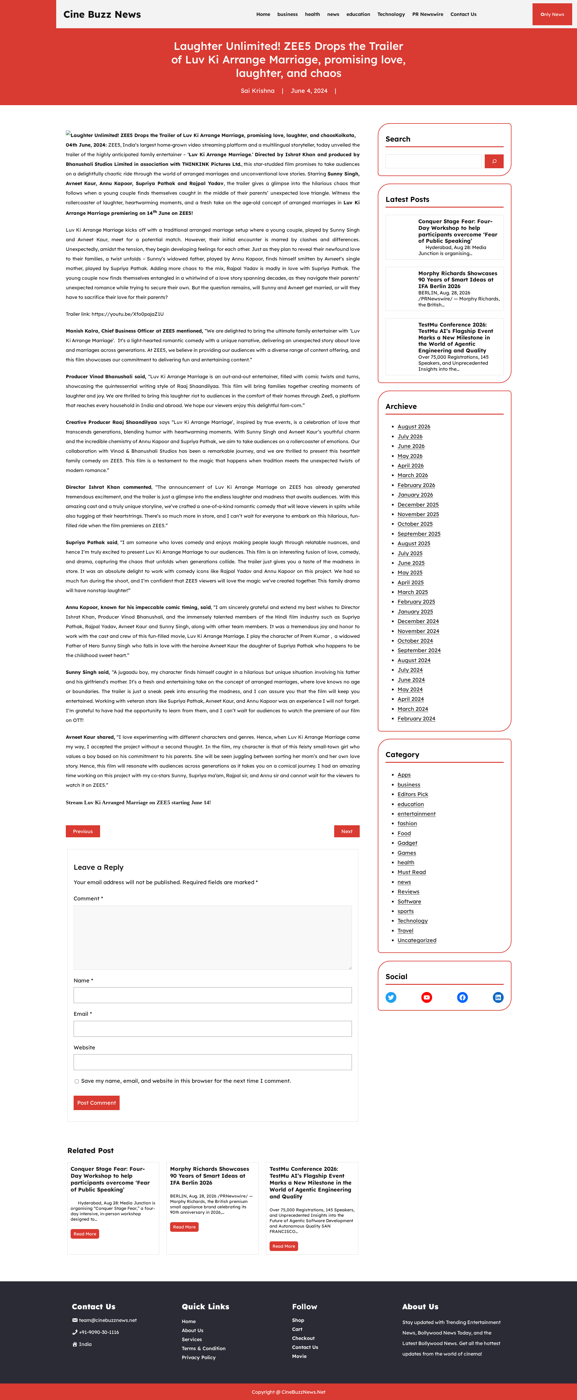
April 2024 (411, 698)
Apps (404, 775)
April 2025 (411, 582)
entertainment (417, 813)
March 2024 (413, 708)
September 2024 (419, 650)
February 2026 (416, 485)
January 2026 (415, 494)
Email (83, 1013)
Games (407, 852)
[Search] (494, 161)
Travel (406, 930)
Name (83, 980)
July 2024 (410, 669)
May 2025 (410, 572)
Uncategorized (417, 940)
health (406, 862)
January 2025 (415, 611)
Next (347, 831)
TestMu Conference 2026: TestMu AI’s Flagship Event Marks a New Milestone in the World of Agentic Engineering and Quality (311, 1182)
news (404, 881)
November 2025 (418, 514)
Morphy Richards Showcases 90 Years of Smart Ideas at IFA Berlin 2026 (209, 1175)
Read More (85, 1234)
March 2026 (413, 475)
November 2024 (418, 630)
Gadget (407, 842)
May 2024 (410, 689)
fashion (407, 823)
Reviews (409, 891)
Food (404, 833)
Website (84, 1047)
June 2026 (411, 446)
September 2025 (419, 533)
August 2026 (414, 426)
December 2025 (418, 504)
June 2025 (411, 562)
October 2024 (415, 640)
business (409, 784)
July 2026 (410, 436)
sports (406, 911)
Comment (88, 898)
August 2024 (414, 660)
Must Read (412, 872)
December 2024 (418, 621)
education (411, 804)
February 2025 (416, 601)
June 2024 (411, 679)
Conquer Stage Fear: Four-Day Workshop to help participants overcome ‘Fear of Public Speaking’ (110, 1179)
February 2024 (416, 718)
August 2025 (414, 543)
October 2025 (415, 523)
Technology (413, 921)
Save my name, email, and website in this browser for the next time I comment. (186, 1080)
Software (409, 901)
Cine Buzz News (102, 14)
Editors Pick (413, 794)
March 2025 (413, 592)
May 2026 (410, 455)
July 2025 (410, 552)
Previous (83, 831)
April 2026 (411, 465)
